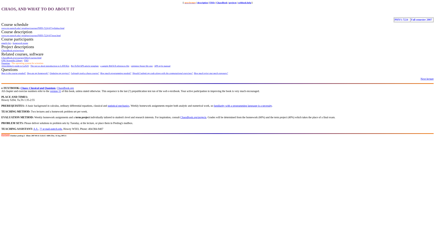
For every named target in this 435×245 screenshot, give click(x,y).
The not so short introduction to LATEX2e (49, 66)
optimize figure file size (142, 66)
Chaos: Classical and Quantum (38, 88)
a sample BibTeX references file (114, 66)
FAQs (212, 2)
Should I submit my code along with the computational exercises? (162, 73)
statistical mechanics (118, 105)
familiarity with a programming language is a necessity (243, 105)
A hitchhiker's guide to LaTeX (15, 66)
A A (35, 128)
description (202, 2)
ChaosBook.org (65, 88)
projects (233, 2)
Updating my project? (60, 73)
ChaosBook (221, 2)
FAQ (26, 60)
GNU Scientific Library (12, 60)
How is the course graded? (13, 73)
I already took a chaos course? (85, 73)
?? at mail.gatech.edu (51, 128)
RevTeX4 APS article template (85, 66)
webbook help (244, 2)
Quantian (5, 63)
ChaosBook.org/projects (193, 117)
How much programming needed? (115, 73)
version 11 (55, 91)
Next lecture (427, 78)
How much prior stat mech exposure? (211, 73)
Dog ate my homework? (38, 73)
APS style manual (162, 66)
